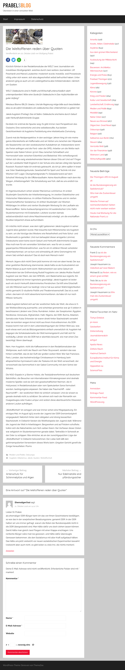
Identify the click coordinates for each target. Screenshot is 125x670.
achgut (93, 340)
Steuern (93, 142)
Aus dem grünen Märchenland (104, 52)
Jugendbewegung (98, 83)
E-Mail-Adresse (14, 625)
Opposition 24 (96, 366)
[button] (8, 60)
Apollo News (96, 344)
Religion (93, 134)
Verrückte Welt (96, 146)
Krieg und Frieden (98, 96)
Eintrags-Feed (97, 393)
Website (10, 633)
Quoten (36, 458)
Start (5, 19)
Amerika (94, 39)
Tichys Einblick (97, 318)
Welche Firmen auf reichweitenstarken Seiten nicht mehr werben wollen (102, 205)
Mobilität (94, 113)
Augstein (13, 458)
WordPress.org (97, 402)
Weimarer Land (97, 155)
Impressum (19, 19)
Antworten (10, 551)
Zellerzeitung (96, 331)
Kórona (93, 92)
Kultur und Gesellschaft (100, 100)
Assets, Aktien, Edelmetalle (102, 44)
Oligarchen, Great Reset (100, 125)
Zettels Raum (96, 349)
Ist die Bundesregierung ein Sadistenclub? (100, 256)
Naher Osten (95, 117)
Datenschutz (37, 19)
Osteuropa (30, 455)
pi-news (94, 322)
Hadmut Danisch (98, 353)
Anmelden (95, 388)
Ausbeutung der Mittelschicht (103, 60)
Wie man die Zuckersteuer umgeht (102, 296)
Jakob (29, 458)
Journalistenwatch (99, 335)
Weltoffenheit (46, 458)
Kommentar (12, 578)
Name (9, 618)
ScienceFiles (96, 370)
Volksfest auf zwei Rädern (102, 268)
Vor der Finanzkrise (98, 150)
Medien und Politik (17, 455)
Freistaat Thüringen (98, 79)
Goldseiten (95, 326)
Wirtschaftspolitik (98, 159)
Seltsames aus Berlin (99, 138)
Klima (92, 87)
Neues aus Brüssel (98, 121)
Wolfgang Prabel (46, 53)
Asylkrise (94, 48)
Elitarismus (22, 458)
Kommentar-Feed (98, 397)
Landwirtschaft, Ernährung (102, 104)
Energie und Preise (98, 75)
